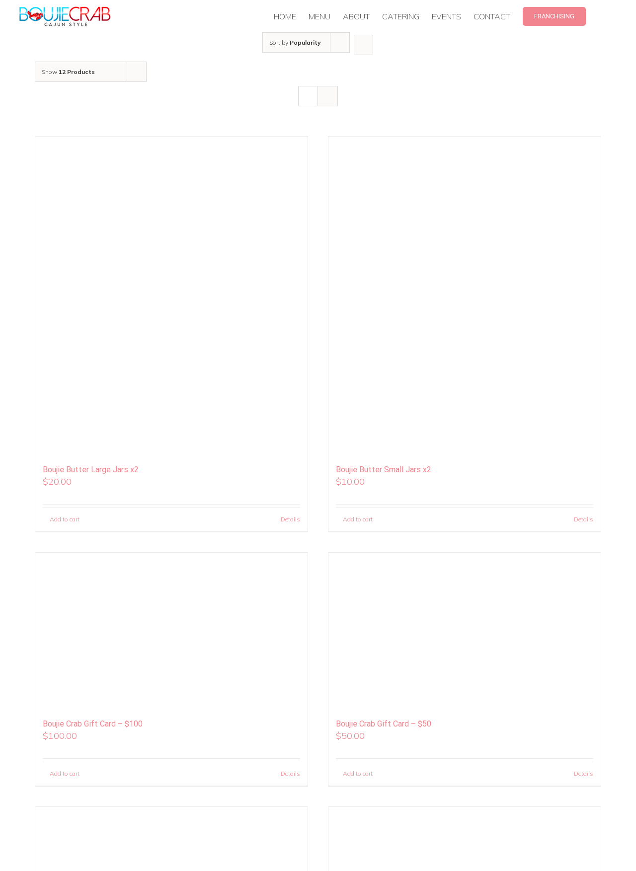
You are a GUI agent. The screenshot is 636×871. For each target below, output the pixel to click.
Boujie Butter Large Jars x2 (91, 469)
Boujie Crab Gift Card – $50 (383, 723)
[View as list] (327, 96)
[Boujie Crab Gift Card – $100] (171, 631)
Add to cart (65, 519)
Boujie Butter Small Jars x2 (383, 469)
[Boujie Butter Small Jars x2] (464, 296)
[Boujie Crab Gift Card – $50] (464, 631)
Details (290, 519)
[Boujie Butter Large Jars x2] (171, 296)
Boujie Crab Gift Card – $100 (93, 723)
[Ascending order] (363, 45)
